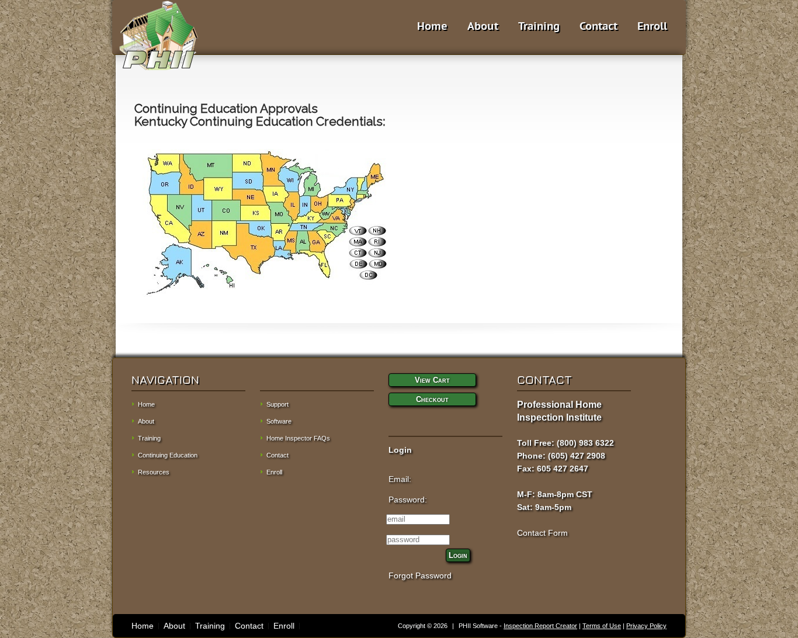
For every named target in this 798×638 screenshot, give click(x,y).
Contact (598, 26)
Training (539, 26)
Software (279, 421)
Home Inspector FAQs (298, 438)
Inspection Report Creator (540, 625)
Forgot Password (420, 575)
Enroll (652, 26)
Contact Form (542, 533)
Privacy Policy (646, 625)
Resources (153, 472)
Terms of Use (601, 625)
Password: (407, 499)
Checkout (432, 399)
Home (432, 26)
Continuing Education (167, 455)
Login (458, 555)
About (482, 26)
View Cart (432, 380)
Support (277, 404)
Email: (399, 479)
